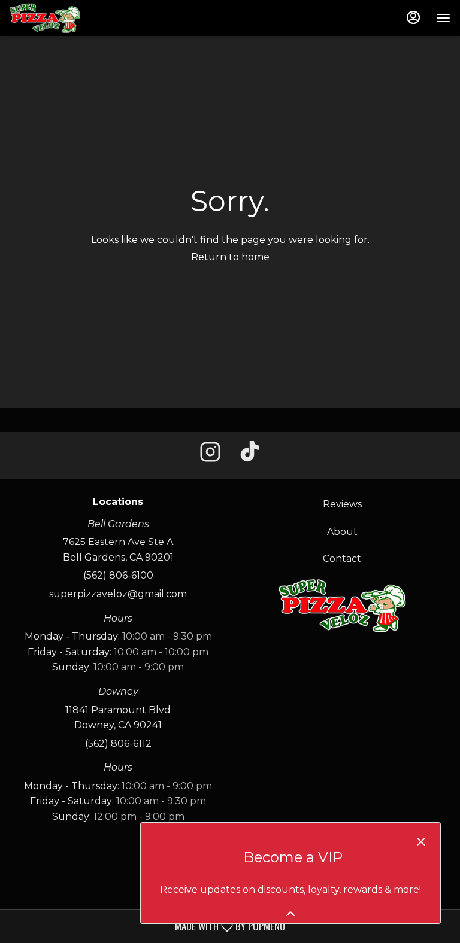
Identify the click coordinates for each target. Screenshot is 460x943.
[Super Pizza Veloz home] (63, 18)
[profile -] (413, 17)
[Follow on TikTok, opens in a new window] (250, 455)
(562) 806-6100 (118, 575)
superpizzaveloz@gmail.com (118, 594)
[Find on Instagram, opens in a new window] (210, 455)
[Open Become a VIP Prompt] (290, 914)
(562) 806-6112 (118, 743)
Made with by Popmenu (147, 926)
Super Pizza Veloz (342, 605)
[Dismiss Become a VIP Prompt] (421, 842)
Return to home (230, 257)
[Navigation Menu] (443, 18)
